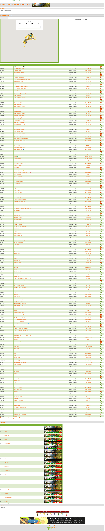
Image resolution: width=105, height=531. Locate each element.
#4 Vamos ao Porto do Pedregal (19, 113)
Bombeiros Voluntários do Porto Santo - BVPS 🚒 (22, 172)
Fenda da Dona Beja (17, 219)
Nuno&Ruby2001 (88, 251)
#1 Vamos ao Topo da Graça (19, 77)
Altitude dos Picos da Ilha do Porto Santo (21, 151)
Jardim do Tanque (17, 253)
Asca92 (88, 240)
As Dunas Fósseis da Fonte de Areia (20, 163)
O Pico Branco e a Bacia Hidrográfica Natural (21, 280)
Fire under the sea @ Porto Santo (19, 222)
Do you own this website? (23, 27)
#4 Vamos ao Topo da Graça (19, 115)
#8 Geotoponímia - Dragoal (18, 127)
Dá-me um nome (17, 190)
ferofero (88, 274)
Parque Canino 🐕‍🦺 (17, 296)
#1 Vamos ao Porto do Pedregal (19, 75)
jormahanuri (6, 435)
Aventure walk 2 (16, 167)
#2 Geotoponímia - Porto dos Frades (20, 93)
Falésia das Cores (17, 215)
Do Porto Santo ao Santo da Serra (20, 197)
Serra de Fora (16, 385)
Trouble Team (6, 478)
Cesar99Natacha (88, 66)
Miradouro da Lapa (17, 260)
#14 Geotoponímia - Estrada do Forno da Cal (21, 86)
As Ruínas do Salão (17, 165)
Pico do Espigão (16, 346)
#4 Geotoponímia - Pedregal (18, 109)
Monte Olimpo (16, 267)
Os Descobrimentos (17, 289)
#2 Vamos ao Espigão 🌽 (18, 95)
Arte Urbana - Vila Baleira (18, 161)
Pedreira (15, 310)
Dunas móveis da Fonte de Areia (19, 201)
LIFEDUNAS (16, 256)
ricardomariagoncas (88, 346)
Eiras (15, 204)
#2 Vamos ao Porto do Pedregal (19, 97)
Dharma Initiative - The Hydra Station (20, 195)
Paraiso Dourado (17, 292)
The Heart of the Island (18, 396)
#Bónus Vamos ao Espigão (18, 131)
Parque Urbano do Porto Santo (19, 305)
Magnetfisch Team (88, 337)
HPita (88, 237)
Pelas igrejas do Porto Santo (19, 312)
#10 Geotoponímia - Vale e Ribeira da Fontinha (22, 79)
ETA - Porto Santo (17, 210)
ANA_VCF (88, 400)
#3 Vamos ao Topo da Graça (19, 108)
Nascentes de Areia (17, 271)
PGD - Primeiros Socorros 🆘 (19, 321)
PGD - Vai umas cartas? (18, 326)
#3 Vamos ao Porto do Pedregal (19, 106)
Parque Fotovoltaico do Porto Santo (20, 303)
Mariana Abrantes (88, 267)
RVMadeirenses (88, 371)
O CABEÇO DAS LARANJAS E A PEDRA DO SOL (22, 278)
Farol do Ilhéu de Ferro (18, 217)
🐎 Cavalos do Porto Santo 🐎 (19, 68)
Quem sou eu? (16, 373)
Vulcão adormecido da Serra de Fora (20, 414)
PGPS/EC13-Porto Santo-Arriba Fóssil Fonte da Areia (23, 333)
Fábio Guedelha (88, 217)
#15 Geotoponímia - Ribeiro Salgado (20, 88)
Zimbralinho (16, 416)
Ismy (14, 251)
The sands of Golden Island (18, 400)
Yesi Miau (6, 462)
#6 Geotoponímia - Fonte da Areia (19, 124)
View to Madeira (16, 409)
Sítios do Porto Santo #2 (18, 389)
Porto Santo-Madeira (17, 364)
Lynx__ (5, 474)
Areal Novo (16, 160)
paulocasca (6, 466)
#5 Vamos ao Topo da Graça (19, 122)
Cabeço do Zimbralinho (18, 176)
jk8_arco (88, 154)
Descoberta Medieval (17, 194)
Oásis (15, 283)
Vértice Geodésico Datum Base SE (20, 407)
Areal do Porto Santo (17, 158)
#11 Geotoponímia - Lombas (19, 81)
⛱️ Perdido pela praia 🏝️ (18, 70)
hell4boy (5, 439)
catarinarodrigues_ (88, 357)
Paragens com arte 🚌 (18, 290)
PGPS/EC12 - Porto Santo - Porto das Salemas (22, 332)
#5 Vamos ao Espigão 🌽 (18, 118)
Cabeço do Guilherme (17, 174)
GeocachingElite (88, 188)
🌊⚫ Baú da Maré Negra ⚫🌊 (19, 66)
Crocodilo (88, 398)
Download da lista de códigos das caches (10, 418)
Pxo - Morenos (16, 371)
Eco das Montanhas (17, 203)
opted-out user (7, 458)
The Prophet (16, 398)
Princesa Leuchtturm (17, 369)
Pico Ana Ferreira (17, 337)
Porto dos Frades (17, 357)
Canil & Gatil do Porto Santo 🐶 (19, 181)
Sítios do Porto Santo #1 (18, 387)
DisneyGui (88, 292)
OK (38, 27)
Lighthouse (16, 258)
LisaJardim (88, 176)
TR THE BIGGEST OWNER (88, 362)
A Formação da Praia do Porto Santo (20, 140)
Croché (15, 188)
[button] (28, 40)
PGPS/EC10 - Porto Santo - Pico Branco (21, 328)
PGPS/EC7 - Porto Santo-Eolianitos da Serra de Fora (23, 335)
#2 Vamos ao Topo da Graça (19, 99)
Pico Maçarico (16, 351)
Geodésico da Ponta (17, 233)
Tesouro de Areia (17, 394)
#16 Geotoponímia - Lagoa (18, 90)
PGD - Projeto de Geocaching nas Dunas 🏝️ (21, 323)
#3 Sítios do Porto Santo (18, 102)
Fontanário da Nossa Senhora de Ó (20, 226)
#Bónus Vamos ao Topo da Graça (19, 133)
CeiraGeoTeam (7, 443)
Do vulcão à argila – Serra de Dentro (20, 199)
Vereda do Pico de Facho (18, 403)
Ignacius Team (88, 328)
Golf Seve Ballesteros (17, 237)
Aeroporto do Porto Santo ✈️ (19, 149)
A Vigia (15, 142)
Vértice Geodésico (17, 405)
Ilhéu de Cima (16, 246)
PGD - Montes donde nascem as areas (20, 319)
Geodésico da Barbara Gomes (19, 231)
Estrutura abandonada (17, 206)
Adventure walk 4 (17, 145)
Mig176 (88, 165)
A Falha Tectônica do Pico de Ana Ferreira (21, 138)
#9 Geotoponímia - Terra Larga (19, 129)
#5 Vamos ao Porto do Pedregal (19, 120)
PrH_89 (88, 160)
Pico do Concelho (17, 344)
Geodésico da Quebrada (18, 235)
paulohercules (88, 222)
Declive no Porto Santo (18, 192)
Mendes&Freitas (24, 4)
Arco (14, 154)
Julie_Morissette (88, 407)
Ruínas (15, 382)
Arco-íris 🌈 (16, 156)
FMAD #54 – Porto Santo (18, 224)
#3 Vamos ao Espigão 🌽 (18, 104)
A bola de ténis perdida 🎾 (18, 136)
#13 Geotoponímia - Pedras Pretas (20, 84)
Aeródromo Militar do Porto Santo (19, 147)
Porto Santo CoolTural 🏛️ (18, 360)
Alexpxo (88, 409)
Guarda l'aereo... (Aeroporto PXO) (20, 240)
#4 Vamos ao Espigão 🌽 (18, 111)
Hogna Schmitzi (16, 244)
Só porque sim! (16, 391)
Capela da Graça (17, 183)
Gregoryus (88, 142)
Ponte (15, 353)
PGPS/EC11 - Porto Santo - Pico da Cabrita (21, 330)
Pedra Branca (16, 308)
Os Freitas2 (6, 489)
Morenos (15, 269)
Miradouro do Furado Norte (18, 262)
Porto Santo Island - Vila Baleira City (20, 362)
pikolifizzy (6, 501)
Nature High (88, 246)
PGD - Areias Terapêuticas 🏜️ (19, 314)
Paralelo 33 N (16, 294)
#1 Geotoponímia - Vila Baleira (19, 72)
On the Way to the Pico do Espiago (20, 287)
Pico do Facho (16, 348)
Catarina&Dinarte (7, 470)
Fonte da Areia (16, 228)
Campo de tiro (16, 179)
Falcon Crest (16, 213)
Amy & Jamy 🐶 (16, 152)
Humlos (88, 344)
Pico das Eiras (16, 342)
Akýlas (88, 195)
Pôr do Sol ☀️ (16, 355)
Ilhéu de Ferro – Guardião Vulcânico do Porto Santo (23, 247)
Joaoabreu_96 (7, 493)
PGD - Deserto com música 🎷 (19, 317)
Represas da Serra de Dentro (19, 378)
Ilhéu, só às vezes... (17, 249)
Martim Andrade (88, 382)
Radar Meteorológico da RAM (19, 375)
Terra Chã (15, 393)
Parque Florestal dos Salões (19, 299)
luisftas (88, 174)
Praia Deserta (16, 366)
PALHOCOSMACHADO (88, 278)
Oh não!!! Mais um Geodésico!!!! (19, 285)
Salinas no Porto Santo (18, 384)
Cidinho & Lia (88, 199)
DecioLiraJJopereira (88, 152)
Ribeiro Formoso (17, 380)
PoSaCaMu (88, 145)
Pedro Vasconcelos (88, 158)
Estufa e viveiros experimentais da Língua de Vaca (22, 208)
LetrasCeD (6, 485)
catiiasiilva (88, 403)
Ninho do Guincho (17, 274)
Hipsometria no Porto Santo (18, 242)
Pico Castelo (16, 339)
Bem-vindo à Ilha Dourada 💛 (19, 170)
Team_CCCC (88, 68)
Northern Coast (16, 276)
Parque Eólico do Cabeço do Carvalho (20, 298)
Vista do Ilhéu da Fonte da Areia (19, 412)
